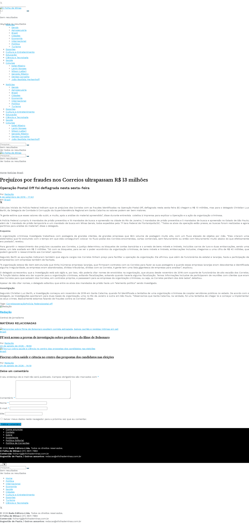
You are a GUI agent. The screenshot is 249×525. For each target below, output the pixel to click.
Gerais (15, 27)
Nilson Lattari (19, 71)
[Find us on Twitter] (1, 3)
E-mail (4, 408)
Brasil (15, 33)
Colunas (10, 63)
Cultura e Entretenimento (20, 52)
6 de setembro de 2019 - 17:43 (17, 197)
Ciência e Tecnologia (17, 57)
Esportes (10, 49)
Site (2, 413)
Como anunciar (14, 429)
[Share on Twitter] (1, 202)
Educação (11, 54)
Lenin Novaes (19, 68)
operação (21, 303)
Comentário (7, 398)
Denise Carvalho (20, 76)
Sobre (9, 435)
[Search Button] (28, 156)
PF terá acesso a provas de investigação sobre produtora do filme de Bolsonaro (55, 337)
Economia (17, 38)
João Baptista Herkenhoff (26, 79)
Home (3, 172)
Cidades (16, 35)
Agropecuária (19, 30)
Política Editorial (15, 440)
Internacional (19, 41)
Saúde (9, 60)
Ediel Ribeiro (18, 65)
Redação (9, 194)
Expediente (12, 437)
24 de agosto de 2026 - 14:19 (15, 365)
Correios (11, 303)
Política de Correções (17, 443)
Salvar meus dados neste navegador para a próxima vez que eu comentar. (45, 419)
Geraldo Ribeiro (20, 74)
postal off (47, 303)
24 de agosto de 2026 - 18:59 (16, 346)
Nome (4, 403)
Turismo (16, 46)
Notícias (10, 24)
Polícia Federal (34, 303)
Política (16, 43)
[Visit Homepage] (10, 8)
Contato (10, 432)
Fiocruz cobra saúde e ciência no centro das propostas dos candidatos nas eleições (57, 357)
